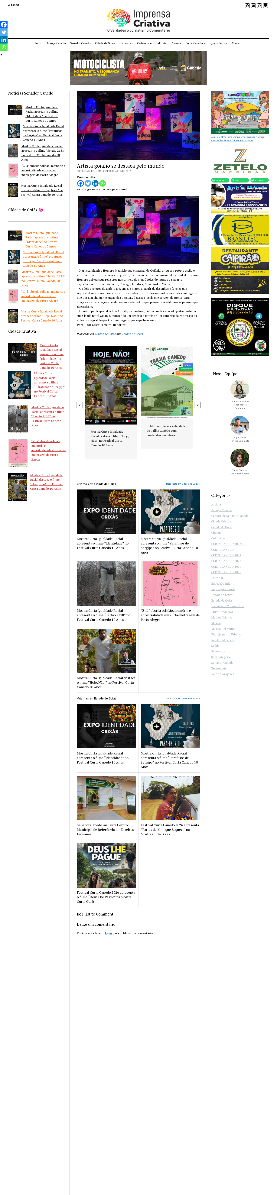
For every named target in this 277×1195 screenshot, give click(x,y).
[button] (80, 405)
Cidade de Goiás (105, 43)
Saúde (215, 646)
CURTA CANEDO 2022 (226, 555)
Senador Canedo (80, 43)
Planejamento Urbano (226, 634)
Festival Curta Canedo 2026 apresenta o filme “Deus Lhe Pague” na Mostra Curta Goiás (106, 897)
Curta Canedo (194, 43)
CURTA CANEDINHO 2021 (229, 544)
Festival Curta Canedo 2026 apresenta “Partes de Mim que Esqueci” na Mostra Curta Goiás (170, 829)
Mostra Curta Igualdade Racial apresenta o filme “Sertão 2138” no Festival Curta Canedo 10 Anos (48, 416)
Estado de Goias (132, 334)
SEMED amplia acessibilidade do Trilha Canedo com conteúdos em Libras (109, 430)
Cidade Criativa (221, 521)
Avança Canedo (56, 43)
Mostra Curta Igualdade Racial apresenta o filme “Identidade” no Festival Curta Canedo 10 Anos (103, 543)
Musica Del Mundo (223, 629)
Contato (237, 43)
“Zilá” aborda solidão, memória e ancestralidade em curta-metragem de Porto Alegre (43, 170)
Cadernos (143, 43)
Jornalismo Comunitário (227, 606)
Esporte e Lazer (222, 595)
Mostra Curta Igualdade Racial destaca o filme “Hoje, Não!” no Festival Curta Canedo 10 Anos (42, 190)
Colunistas (126, 43)
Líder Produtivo (222, 612)
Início (38, 43)
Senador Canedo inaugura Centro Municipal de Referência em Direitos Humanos (105, 829)
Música (216, 623)
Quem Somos (218, 43)
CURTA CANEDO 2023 (226, 561)
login (108, 933)
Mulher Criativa (221, 617)
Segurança (218, 651)
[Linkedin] (95, 183)
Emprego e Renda (223, 589)
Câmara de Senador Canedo (230, 516)
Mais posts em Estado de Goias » (183, 698)
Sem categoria (221, 657)
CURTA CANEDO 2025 (226, 572)
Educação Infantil (223, 583)
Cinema (176, 43)
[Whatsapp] (102, 183)
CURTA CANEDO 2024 (226, 566)
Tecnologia (218, 668)
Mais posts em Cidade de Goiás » (183, 483)
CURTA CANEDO (222, 549)
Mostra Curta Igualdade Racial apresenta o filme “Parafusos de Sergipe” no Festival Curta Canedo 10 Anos (169, 545)
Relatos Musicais (222, 640)
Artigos (216, 504)
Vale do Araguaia (222, 674)
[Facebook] (80, 183)
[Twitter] (88, 183)
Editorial (162, 43)
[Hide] (1, 54)
